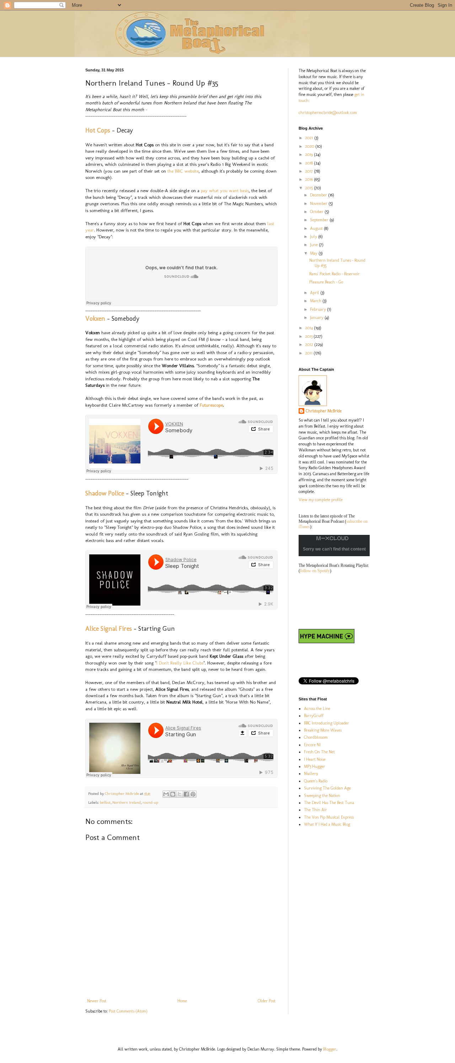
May (314, 253)
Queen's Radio (315, 781)
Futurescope (211, 405)
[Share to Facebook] (186, 794)
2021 (309, 137)
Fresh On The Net (319, 751)
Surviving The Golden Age (327, 788)
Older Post (266, 1000)
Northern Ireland (126, 802)
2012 (309, 344)
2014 (309, 327)
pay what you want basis (225, 190)
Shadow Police (104, 493)
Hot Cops (97, 130)
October (317, 211)
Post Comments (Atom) (128, 1011)
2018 (309, 163)
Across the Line (317, 708)
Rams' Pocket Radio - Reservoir (334, 273)
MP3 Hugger (314, 766)
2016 (309, 179)
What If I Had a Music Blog (327, 824)
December (319, 194)
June (314, 244)
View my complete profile (321, 499)
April (315, 292)
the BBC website (183, 171)
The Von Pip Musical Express (329, 817)
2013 (309, 336)
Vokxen (95, 318)
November (319, 203)
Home (182, 1000)
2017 (309, 171)
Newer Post (96, 1000)
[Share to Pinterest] (193, 794)
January (317, 317)
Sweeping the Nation (322, 795)
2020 (310, 146)
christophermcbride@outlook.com (328, 112)
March (316, 300)
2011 (309, 353)
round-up (150, 802)
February (318, 309)
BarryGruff (313, 715)
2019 (309, 154)
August (317, 228)
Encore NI (312, 744)
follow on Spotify (315, 570)
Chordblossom (316, 737)
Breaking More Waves (323, 730)
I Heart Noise (315, 759)
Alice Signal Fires (108, 629)
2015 (309, 187)
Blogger (329, 1049)
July (314, 236)
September (320, 219)
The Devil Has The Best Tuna (329, 802)
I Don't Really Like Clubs (179, 663)
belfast (105, 802)
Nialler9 (311, 773)
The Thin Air (315, 809)
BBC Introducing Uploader (326, 723)
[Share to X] (179, 794)
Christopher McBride (324, 410)
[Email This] (166, 794)
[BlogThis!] (172, 794)
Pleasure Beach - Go (326, 282)
